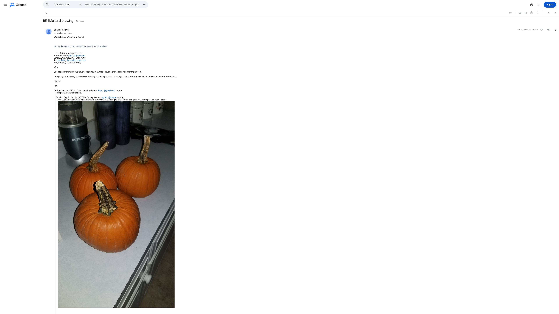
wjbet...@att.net (109, 97)
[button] (5, 4)
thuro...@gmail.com (106, 90)
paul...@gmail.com (76, 55)
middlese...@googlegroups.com (71, 60)
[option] (68, 4)
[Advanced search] (144, 4)
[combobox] (113, 4)
